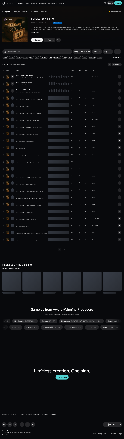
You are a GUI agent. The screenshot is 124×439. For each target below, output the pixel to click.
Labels (22, 421)
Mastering (34, 3)
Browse (13, 421)
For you (17, 12)
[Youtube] (9, 431)
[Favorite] (58, 40)
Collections (34, 12)
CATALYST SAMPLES (37, 23)
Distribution (42, 3)
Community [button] (51, 3)
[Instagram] (27, 431)
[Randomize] (109, 64)
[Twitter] (22, 431)
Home (4, 421)
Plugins (27, 3)
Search (24, 12)
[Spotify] (4, 431)
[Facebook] (15, 431)
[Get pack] (17, 281)
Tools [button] (42, 12)
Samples (20, 3)
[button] (105, 3)
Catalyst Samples (34, 421)
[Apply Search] (4, 51)
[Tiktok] (33, 431)
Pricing (61, 3)
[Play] (15, 30)
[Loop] (79, 77)
